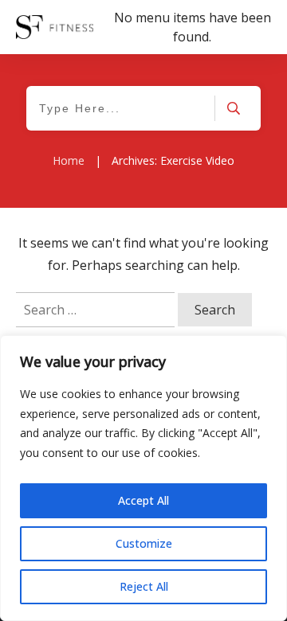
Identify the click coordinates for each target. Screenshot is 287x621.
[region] (143, 478)
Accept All (143, 500)
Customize (144, 543)
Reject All (144, 586)
